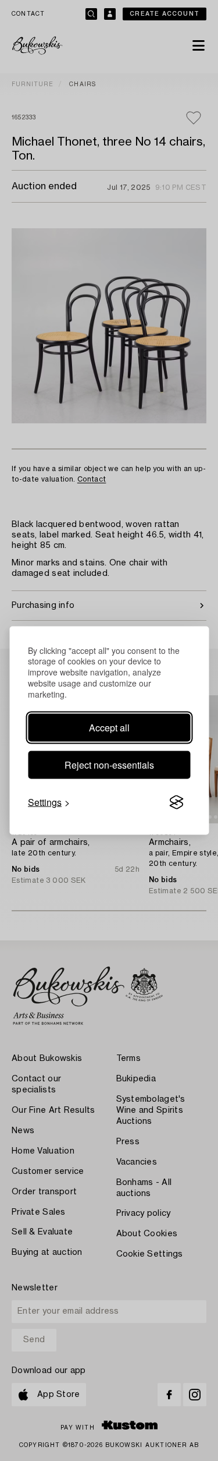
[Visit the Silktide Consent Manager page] (176, 802)
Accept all (109, 727)
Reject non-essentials (109, 765)
